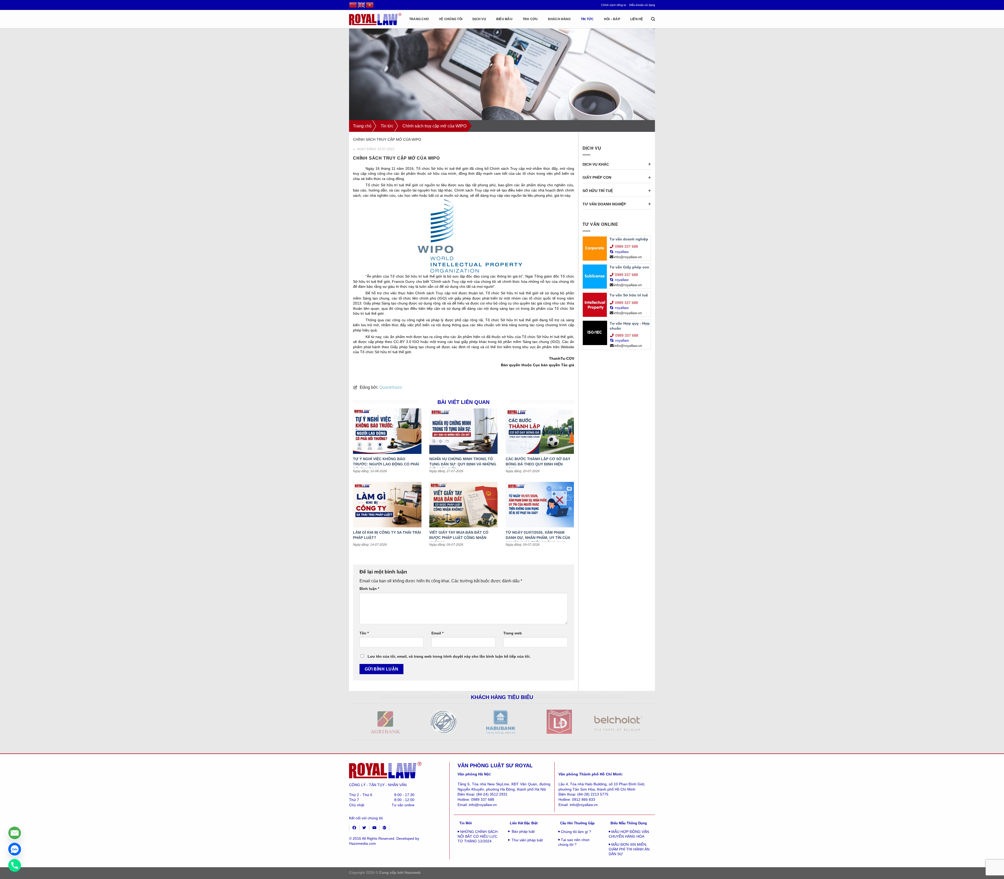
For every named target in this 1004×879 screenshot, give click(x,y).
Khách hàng (559, 19)
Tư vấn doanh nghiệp (604, 204)
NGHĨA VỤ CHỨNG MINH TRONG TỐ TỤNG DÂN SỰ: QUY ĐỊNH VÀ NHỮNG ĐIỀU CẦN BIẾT (462, 464)
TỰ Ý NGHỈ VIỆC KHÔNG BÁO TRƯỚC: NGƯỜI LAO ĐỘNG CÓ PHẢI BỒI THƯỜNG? (386, 464)
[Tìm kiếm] (653, 19)
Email (437, 633)
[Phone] (15, 865)
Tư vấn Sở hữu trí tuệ (628, 295)
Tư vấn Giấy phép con (629, 267)
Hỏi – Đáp (612, 19)
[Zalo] (15, 849)
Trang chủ (419, 19)
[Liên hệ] (15, 833)
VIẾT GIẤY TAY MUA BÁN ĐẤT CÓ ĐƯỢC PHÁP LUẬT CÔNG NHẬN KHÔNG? (458, 537)
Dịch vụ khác (596, 164)
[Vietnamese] (370, 5)
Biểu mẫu (504, 19)
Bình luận (369, 589)
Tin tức (587, 19)
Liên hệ (636, 19)
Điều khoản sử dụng (642, 5)
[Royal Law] (375, 19)
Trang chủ (362, 126)
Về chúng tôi (450, 19)
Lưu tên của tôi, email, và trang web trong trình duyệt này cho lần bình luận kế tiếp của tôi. (449, 656)
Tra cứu (530, 19)
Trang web (512, 633)
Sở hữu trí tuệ (598, 191)
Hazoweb (412, 872)
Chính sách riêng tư (613, 5)
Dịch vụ (479, 19)
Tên (364, 633)
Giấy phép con (597, 177)
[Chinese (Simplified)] (353, 5)
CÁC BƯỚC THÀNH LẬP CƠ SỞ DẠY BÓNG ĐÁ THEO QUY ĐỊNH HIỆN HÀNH (538, 464)
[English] (361, 5)
